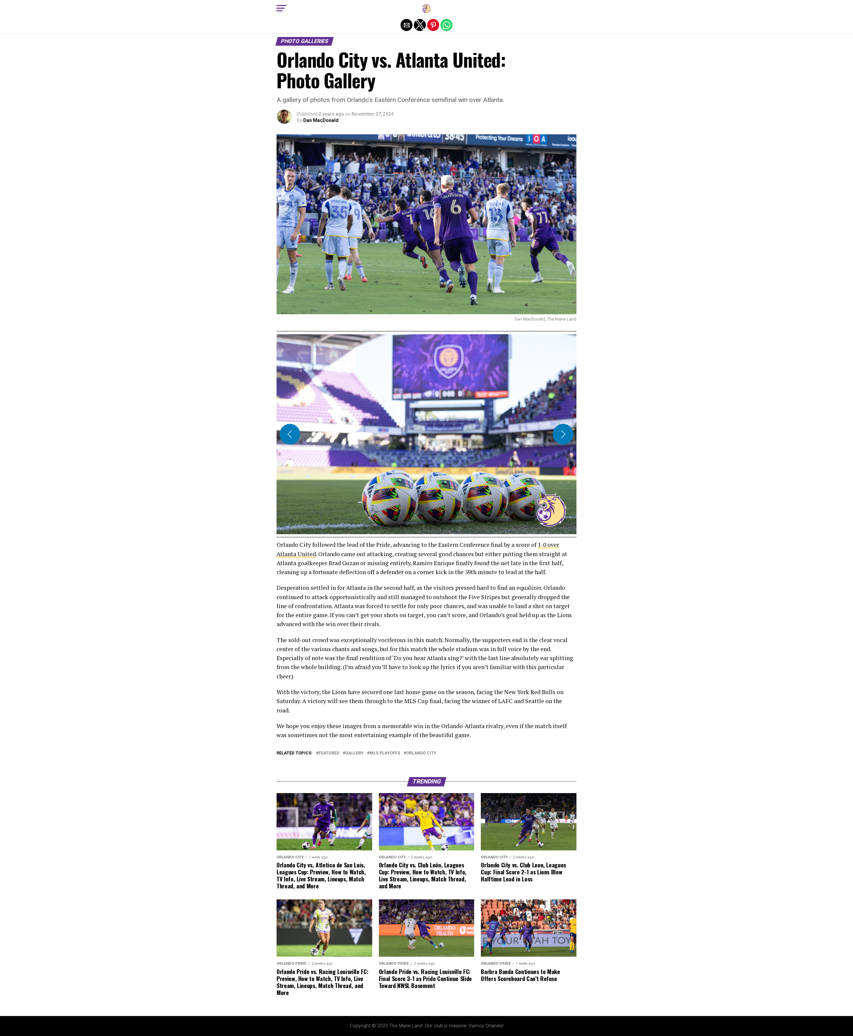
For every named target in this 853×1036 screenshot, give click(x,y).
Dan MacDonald (321, 120)
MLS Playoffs (385, 753)
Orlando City (421, 753)
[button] (282, 8)
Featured (329, 753)
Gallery (354, 753)
